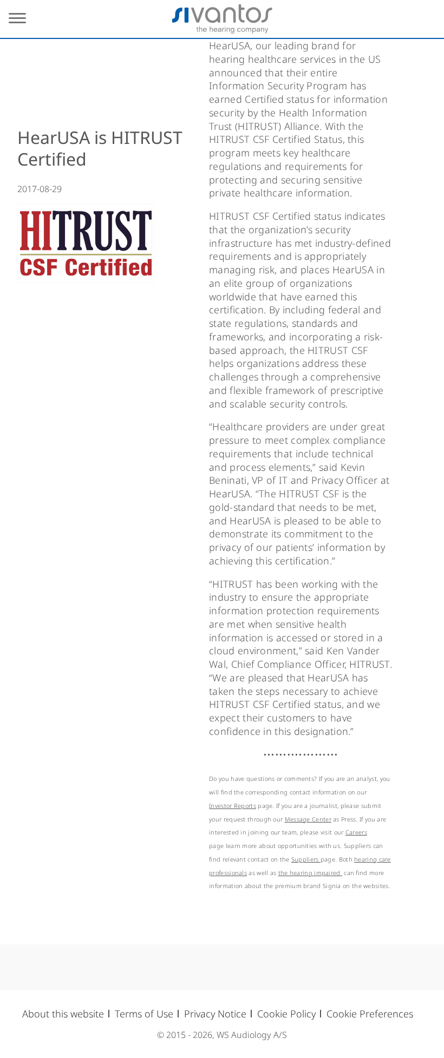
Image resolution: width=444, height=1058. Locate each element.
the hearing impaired (310, 873)
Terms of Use (144, 1013)
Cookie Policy (286, 1013)
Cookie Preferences (370, 1013)
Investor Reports (232, 805)
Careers (356, 832)
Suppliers (306, 859)
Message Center (308, 819)
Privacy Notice (215, 1013)
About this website (63, 1013)
